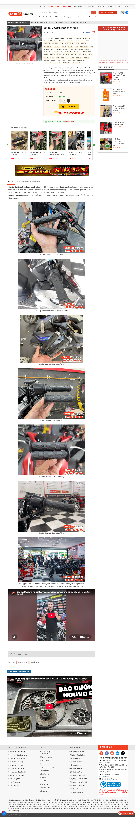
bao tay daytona (22, 662)
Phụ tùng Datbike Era (77, 755)
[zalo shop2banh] (117, 753)
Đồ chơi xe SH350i (76, 762)
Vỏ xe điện (43, 791)
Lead (84, 38)
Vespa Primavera (84, 49)
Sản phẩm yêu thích (79, 6)
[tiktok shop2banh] (123, 753)
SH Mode (69, 38)
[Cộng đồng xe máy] (101, 753)
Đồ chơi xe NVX (75, 765)
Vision (64, 46)
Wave (89, 38)
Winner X (72, 52)
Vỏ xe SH (43, 781)
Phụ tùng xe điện (15, 782)
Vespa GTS (47, 57)
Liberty (53, 49)
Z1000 (61, 43)
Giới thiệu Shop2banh (28, 182)
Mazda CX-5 (80, 60)
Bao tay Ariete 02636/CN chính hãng (56, 153)
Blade (45, 52)
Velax (63, 60)
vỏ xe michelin (86, 17)
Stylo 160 (86, 57)
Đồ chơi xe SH (75, 758)
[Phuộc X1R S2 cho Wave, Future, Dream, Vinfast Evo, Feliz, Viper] (106, 78)
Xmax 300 (79, 57)
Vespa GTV (85, 41)
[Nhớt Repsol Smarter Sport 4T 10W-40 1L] (106, 95)
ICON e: (72, 57)
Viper (58, 60)
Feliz (80, 54)
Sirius (72, 41)
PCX (51, 41)
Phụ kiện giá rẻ (14, 779)
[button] (17, 63)
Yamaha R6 (66, 54)
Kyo (74, 63)
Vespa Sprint (73, 49)
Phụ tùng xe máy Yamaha (79, 782)
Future (77, 43)
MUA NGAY (71, 107)
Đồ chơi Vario (44, 760)
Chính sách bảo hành (16, 768)
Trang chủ (42, 6)
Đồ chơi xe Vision (46, 757)
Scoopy (46, 54)
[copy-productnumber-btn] (86, 32)
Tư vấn (110, 6)
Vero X (69, 60)
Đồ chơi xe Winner (76, 772)
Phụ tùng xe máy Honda (78, 779)
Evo (67, 57)
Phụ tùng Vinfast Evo (77, 789)
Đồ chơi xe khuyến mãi (17, 772)
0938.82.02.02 (69, 121)
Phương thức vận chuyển (18, 755)
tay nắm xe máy (36, 662)
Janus (76, 46)
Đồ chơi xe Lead (45, 764)
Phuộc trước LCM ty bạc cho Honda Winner (119, 108)
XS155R (90, 54)
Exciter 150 (57, 41)
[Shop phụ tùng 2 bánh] (107, 753)
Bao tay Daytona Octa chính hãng (75, 22)
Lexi (62, 57)
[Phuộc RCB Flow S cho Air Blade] (106, 128)
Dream (46, 41)
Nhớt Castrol (50, 17)
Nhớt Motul (58, 17)
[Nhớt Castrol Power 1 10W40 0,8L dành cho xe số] (106, 144)
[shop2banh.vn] (112, 753)
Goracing (66, 17)
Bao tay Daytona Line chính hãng (75, 153)
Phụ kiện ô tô (13, 785)
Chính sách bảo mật (16, 762)
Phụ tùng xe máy (36, 22)
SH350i (58, 54)
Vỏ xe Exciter (44, 771)
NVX (91, 46)
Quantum (46, 60)
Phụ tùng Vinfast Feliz (77, 775)
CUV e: (53, 60)
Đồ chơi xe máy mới (16, 775)
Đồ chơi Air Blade (76, 768)
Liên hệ (126, 6)
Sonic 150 (52, 52)
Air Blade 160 (48, 46)
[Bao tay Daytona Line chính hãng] (76, 140)
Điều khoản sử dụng (16, 765)
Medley (52, 54)
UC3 (64, 63)
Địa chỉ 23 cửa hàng (107, 12)
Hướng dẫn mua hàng (17, 751)
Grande (83, 43)
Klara (84, 54)
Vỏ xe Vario (44, 777)
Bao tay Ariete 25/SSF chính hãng (37, 153)
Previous (7, 145)
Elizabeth (55, 43)
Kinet (69, 63)
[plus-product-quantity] (68, 101)
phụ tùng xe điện (97, 17)
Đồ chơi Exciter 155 (77, 751)
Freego (79, 52)
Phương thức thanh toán (17, 758)
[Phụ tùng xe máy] (21, 14)
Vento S (59, 63)
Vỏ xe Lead (44, 784)
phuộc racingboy (75, 17)
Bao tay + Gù (59, 22)
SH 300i (65, 49)
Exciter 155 (57, 46)
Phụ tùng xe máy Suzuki (78, 785)
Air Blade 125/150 (59, 38)
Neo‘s (78, 63)
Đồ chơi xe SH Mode (47, 767)
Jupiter (78, 41)
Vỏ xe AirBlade (45, 788)
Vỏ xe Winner (44, 774)
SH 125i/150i (77, 38)
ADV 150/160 (87, 52)
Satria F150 (64, 52)
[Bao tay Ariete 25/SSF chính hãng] (38, 140)
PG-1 (57, 57)
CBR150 (58, 49)
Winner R (70, 46)
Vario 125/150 (84, 46)
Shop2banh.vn (21, 815)
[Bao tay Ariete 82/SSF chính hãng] (19, 140)
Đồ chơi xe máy (48, 22)
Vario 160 (74, 54)
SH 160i (46, 49)
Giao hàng (91, 6)
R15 (58, 52)
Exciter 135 (66, 41)
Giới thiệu (118, 6)
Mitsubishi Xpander (49, 63)
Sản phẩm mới (52, 6)
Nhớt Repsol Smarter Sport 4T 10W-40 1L (119, 92)
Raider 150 (47, 43)
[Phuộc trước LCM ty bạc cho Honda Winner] (106, 111)
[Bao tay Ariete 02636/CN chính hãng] (57, 140)
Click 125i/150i (69, 43)
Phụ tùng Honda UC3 (77, 792)
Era (74, 60)
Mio (53, 57)
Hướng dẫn (101, 6)
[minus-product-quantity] (61, 101)
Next (94, 145)
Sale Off (64, 6)
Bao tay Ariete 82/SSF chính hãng (18, 153)
